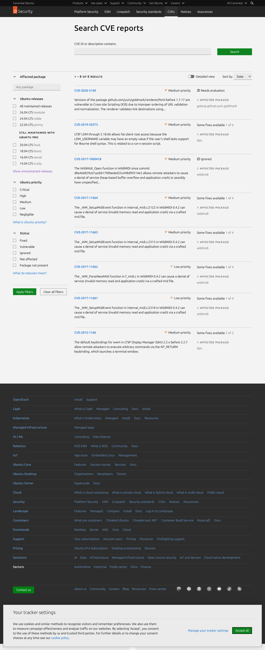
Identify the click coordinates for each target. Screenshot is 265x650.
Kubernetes (21, 418)
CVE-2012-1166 (85, 332)
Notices (186, 11)
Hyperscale (81, 483)
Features (80, 464)
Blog (126, 589)
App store (81, 455)
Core (115, 529)
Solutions (20, 557)
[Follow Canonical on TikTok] (230, 589)
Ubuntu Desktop (24, 474)
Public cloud (215, 492)
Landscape (20, 511)
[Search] (252, 3)
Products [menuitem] (78, 3)
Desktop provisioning (126, 548)
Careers (114, 589)
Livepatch (123, 11)
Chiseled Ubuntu (117, 520)
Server (94, 529)
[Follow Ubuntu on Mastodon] (180, 589)
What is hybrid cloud (159, 492)
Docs (135, 408)
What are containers (88, 520)
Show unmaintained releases (32, 171)
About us (80, 589)
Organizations (83, 474)
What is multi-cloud (190, 492)
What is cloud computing (91, 492)
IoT (15, 455)
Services (120, 464)
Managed (102, 408)
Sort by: (228, 76)
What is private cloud (126, 492)
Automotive (82, 566)
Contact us (23, 590)
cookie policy (60, 638)
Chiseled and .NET (145, 520)
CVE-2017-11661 (86, 298)
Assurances (205, 11)
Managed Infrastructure (128, 557)
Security (19, 501)
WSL (105, 529)
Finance (146, 566)
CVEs (171, 11)
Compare (113, 511)
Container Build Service (177, 520)
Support (91, 399)
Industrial (100, 566)
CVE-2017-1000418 (87, 159)
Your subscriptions (86, 539)
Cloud (17, 492)
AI (75, 557)
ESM (108, 11)
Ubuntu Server (23, 483)
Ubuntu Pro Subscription (91, 548)
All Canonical (235, 3)
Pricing (131, 539)
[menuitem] (237, 3)
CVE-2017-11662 (86, 266)
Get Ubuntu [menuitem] (156, 3)
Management (128, 455)
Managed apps (84, 427)
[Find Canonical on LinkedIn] (200, 589)
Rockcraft (203, 520)
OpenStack (21, 399)
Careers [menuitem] (175, 3)
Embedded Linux (103, 455)
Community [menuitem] (134, 3)
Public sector (118, 566)
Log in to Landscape (159, 511)
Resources (152, 418)
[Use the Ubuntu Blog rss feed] (240, 589)
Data (83, 557)
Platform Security (86, 11)
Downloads (21, 529)
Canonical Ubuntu (23, 3)
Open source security (162, 557)
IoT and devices (190, 557)
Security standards (148, 11)
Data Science (101, 436)
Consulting (120, 408)
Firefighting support (170, 539)
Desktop (80, 529)
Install (78, 399)
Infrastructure (99, 557)
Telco (134, 566)
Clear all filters (53, 291)
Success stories (100, 464)
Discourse (146, 539)
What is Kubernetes (87, 418)
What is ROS (99, 446)
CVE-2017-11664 (86, 197)
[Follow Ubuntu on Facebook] (190, 589)
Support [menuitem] (115, 3)
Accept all (242, 630)
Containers (21, 520)
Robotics (19, 446)
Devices (150, 548)
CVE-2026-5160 (85, 90)
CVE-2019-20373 (86, 124)
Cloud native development (222, 557)
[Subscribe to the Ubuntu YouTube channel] (220, 589)
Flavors (121, 474)
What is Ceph (83, 408)
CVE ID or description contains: (95, 44)
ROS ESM (80, 446)
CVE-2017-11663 (86, 232)
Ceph (16, 408)
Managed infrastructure (30, 427)
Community (120, 446)
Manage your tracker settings (208, 630)
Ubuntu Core (22, 464)
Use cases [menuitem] (96, 3)
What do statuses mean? (30, 273)
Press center (157, 589)
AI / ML (18, 436)
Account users (112, 539)
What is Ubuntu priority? (29, 222)
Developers (105, 474)
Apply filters (24, 291)
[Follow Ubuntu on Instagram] (210, 589)
